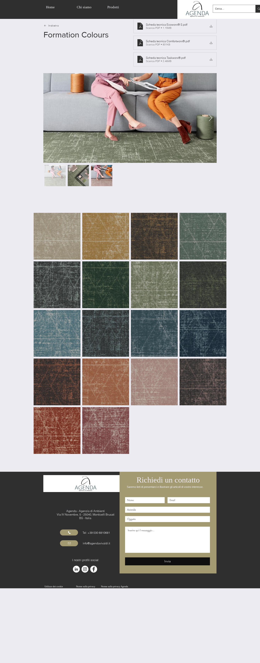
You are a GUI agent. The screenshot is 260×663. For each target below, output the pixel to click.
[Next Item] (211, 118)
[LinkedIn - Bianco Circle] (76, 569)
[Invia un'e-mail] (69, 543)
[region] (139, 7)
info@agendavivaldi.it (96, 543)
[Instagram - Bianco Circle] (85, 569)
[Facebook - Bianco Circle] (93, 569)
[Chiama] (69, 532)
